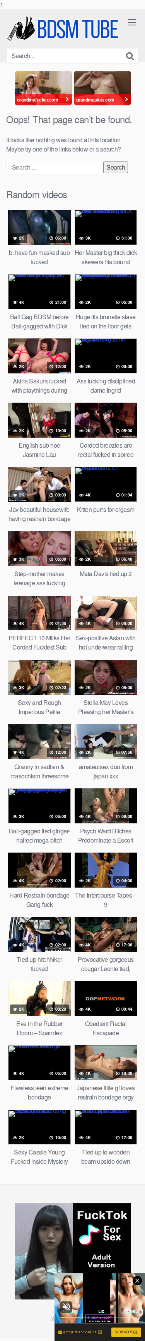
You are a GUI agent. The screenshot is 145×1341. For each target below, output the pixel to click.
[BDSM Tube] (64, 28)
